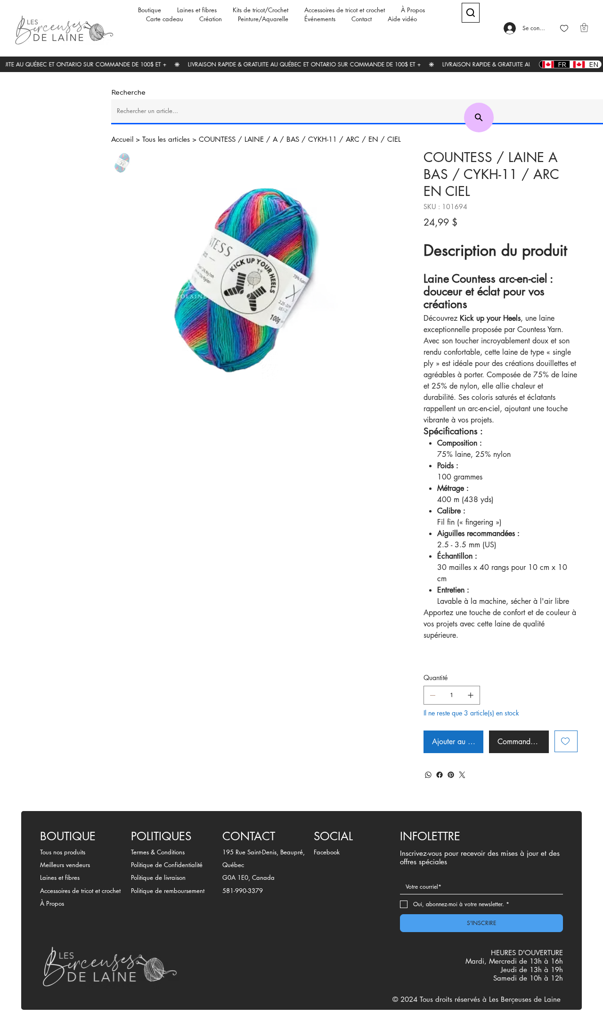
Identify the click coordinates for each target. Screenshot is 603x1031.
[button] (584, 27)
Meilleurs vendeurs (65, 865)
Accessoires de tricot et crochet (80, 890)
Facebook (327, 852)
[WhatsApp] (428, 774)
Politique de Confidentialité (167, 865)
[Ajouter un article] (470, 695)
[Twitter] (462, 774)
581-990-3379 (242, 890)
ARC (352, 139)
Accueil (122, 139)
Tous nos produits (62, 852)
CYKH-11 (322, 139)
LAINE (254, 139)
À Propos (52, 903)
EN (373, 139)
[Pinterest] (451, 774)
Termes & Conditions (158, 852)
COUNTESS (217, 139)
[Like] (564, 28)
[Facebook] (439, 774)
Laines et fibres (60, 877)
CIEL (394, 139)
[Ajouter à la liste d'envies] (566, 741)
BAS (292, 139)
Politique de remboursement (167, 890)
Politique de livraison (158, 877)
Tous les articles (166, 139)
